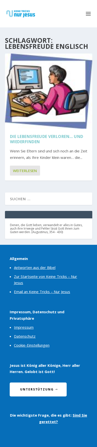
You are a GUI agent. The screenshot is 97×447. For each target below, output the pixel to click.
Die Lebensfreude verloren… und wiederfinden (46, 139)
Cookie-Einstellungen (31, 345)
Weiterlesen (25, 170)
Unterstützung (37, 389)
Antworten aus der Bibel (34, 267)
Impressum (24, 327)
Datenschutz (25, 336)
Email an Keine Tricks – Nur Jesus (42, 291)
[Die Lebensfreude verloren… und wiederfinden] (48, 91)
